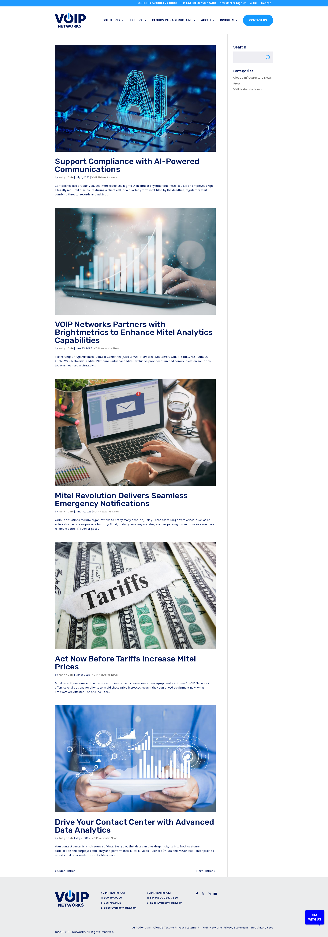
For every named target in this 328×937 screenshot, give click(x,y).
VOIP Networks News (104, 177)
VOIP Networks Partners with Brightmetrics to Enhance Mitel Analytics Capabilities (134, 332)
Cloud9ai (136, 20)
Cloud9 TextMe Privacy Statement (176, 927)
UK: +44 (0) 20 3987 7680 (198, 3)
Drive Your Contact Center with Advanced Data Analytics (134, 826)
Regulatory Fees (262, 927)
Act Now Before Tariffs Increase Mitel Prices (125, 663)
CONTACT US (258, 20)
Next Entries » (206, 871)
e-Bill (253, 3)
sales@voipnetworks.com (120, 907)
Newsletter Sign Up (233, 3)
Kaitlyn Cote (65, 177)
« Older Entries (65, 871)
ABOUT (206, 20)
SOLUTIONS (111, 20)
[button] (314, 917)
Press (237, 83)
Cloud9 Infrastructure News (252, 77)
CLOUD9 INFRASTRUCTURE (172, 20)
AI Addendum (141, 927)
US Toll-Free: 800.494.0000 (157, 3)
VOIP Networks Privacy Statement (225, 927)
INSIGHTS (227, 20)
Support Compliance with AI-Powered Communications (127, 165)
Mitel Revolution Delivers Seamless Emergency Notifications (121, 499)
